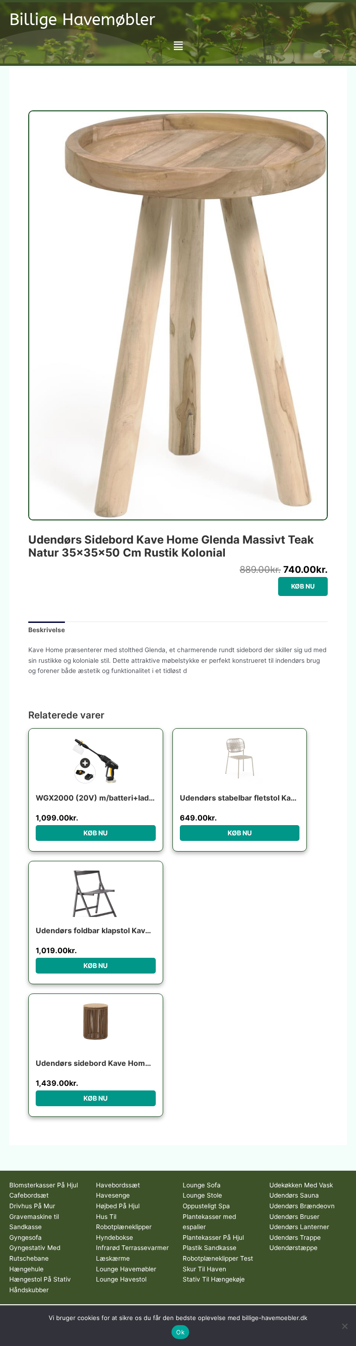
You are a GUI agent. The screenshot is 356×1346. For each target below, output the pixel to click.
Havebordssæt (118, 1185)
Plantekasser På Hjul (213, 1237)
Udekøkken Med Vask (301, 1185)
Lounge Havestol (121, 1279)
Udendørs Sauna (294, 1195)
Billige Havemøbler (82, 19)
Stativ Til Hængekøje (214, 1279)
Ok (180, 1332)
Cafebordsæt (29, 1195)
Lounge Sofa (202, 1185)
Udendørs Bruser (294, 1216)
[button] (178, 45)
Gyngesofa (25, 1237)
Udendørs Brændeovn (302, 1206)
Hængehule (26, 1269)
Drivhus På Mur (32, 1206)
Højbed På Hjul (118, 1206)
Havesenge (113, 1195)
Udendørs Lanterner (299, 1227)
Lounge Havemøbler (126, 1269)
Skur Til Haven (204, 1269)
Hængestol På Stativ (40, 1279)
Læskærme (113, 1258)
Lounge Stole (202, 1195)
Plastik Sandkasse (209, 1247)
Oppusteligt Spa (206, 1206)
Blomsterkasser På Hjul (43, 1185)
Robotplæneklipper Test (218, 1258)
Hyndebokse (114, 1237)
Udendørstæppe (293, 1247)
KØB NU (303, 586)
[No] (344, 1326)
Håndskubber (29, 1290)
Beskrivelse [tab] (46, 630)
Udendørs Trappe (295, 1237)
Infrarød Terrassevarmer (132, 1247)
